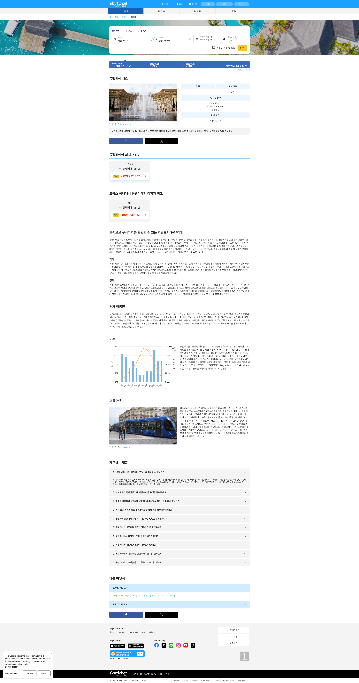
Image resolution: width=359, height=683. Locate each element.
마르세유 (143, 595)
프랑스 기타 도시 (120, 604)
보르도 (161, 595)
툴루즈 (152, 595)
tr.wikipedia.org (124, 447)
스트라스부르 (172, 595)
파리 (115, 595)
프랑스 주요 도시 (120, 588)
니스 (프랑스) (125, 595)
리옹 (135, 595)
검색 (242, 47)
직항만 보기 (225, 47)
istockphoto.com (125, 124)
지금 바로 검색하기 (120, 66)
